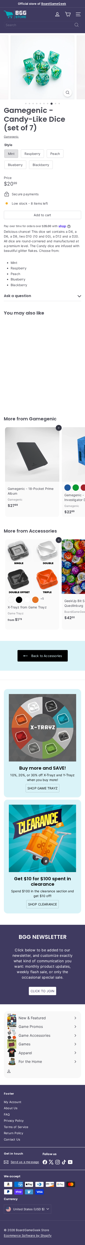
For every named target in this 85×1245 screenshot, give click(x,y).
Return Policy (13, 1133)
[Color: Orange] (35, 600)
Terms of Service (16, 1127)
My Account (12, 1102)
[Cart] (68, 14)
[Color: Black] (19, 600)
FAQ (7, 1114)
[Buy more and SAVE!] (42, 727)
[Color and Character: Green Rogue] (76, 487)
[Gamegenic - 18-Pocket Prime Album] (32, 469)
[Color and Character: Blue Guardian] (67, 487)
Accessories (43, 531)
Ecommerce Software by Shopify (27, 1235)
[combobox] (42, 25)
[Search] (76, 25)
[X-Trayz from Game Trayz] (32, 582)
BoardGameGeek (53, 3)
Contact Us (12, 1139)
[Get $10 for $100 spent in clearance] (42, 838)
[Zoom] (67, 92)
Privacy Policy (14, 1120)
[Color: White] (27, 600)
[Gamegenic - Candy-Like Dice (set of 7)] (32, 363)
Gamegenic (42, 419)
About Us (11, 1108)
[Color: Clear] (11, 600)
